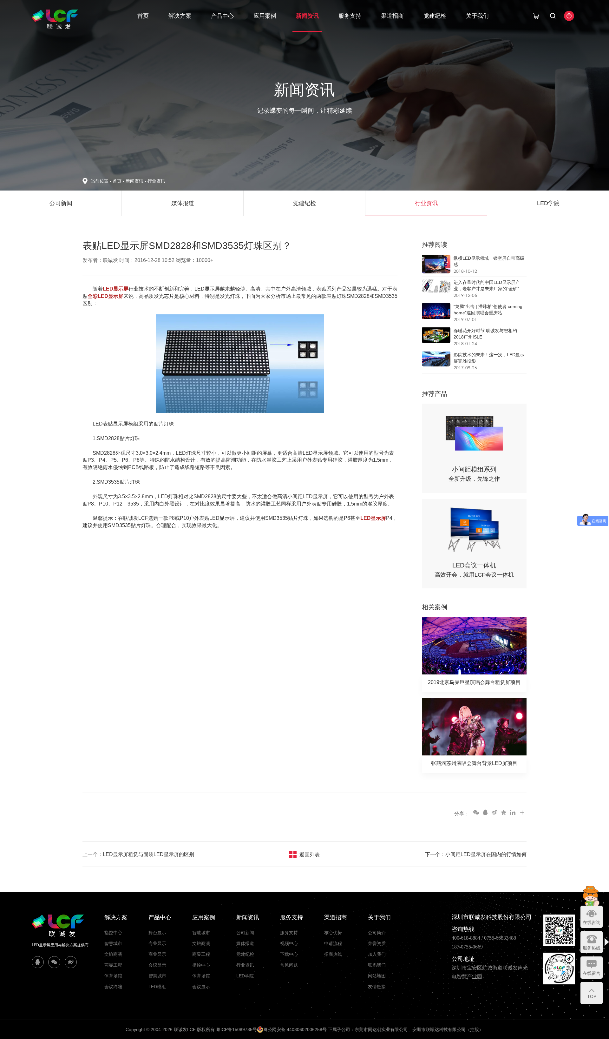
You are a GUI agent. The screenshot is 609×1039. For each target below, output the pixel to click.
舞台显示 (157, 932)
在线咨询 (591, 922)
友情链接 (377, 986)
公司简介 (377, 932)
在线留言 (591, 973)
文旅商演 (113, 954)
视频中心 (289, 943)
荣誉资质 (377, 943)
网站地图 (377, 975)
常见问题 (289, 965)
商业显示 (157, 954)
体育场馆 (113, 975)
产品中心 (222, 16)
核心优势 (333, 932)
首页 (143, 16)
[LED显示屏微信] (54, 962)
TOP (591, 996)
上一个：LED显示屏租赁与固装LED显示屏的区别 (138, 854)
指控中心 (113, 932)
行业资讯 (156, 181)
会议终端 (113, 986)
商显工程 (113, 965)
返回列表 (309, 854)
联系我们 (377, 965)
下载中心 (289, 954)
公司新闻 (245, 932)
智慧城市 (113, 943)
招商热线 (333, 954)
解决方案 (179, 16)
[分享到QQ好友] (485, 812)
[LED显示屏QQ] (38, 962)
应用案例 (264, 16)
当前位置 (101, 181)
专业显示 (157, 943)
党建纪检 (434, 16)
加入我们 (377, 954)
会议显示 (157, 965)
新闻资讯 (307, 16)
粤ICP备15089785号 (236, 1029)
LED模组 (157, 986)
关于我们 (477, 16)
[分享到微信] (476, 812)
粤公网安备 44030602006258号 (295, 1029)
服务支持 (349, 16)
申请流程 (333, 943)
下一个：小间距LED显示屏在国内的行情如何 (476, 854)
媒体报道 (245, 943)
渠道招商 (392, 16)
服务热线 (591, 947)
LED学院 (245, 975)
